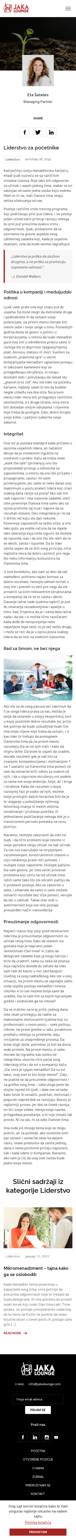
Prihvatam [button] (38, 1532)
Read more (12, 1333)
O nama (38, 1468)
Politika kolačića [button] (38, 1522)
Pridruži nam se (38, 1485)
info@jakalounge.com (44, 1384)
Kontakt (38, 1494)
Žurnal (38, 1476)
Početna (38, 1451)
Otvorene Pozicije (38, 1459)
